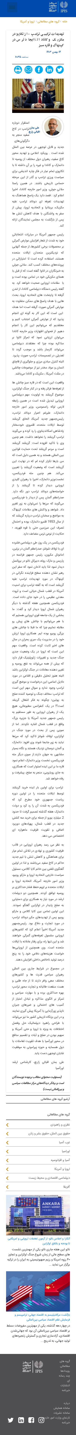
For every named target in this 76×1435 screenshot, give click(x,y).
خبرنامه (66, 1390)
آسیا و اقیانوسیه (60, 1160)
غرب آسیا (64, 1142)
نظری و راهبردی (60, 1124)
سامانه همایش (62, 1408)
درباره (67, 1403)
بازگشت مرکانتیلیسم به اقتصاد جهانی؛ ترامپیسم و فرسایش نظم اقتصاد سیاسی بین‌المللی (42, 1317)
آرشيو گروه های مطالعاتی (55, 1099)
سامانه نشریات (62, 1413)
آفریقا (66, 1186)
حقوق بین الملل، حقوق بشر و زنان (49, 1133)
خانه (64, 21)
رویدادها (65, 1371)
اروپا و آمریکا (62, 1169)
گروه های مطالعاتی (65, 1364)
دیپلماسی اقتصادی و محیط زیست (49, 1178)
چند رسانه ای (64, 1378)
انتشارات (65, 1385)
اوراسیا (66, 1151)
